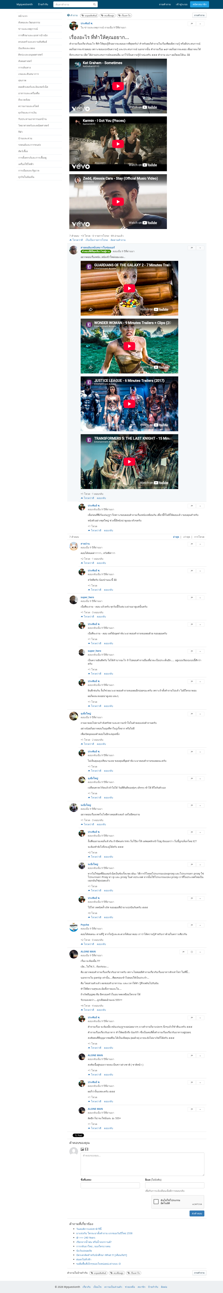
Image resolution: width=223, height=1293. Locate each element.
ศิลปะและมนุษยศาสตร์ (30, 54)
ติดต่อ (164, 1286)
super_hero (87, 597)
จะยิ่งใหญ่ (86, 805)
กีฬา (20, 131)
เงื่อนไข (97, 1286)
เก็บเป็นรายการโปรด (97, 240)
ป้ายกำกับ (153, 1286)
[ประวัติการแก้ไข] (192, 952)
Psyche (85, 924)
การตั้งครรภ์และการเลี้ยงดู (32, 157)
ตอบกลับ (101, 498)
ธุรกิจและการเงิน (27, 112)
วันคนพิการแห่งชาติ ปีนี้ (89, 1229)
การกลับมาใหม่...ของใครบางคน (93, 1246)
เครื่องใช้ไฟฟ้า (26, 164)
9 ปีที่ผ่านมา (119, 27)
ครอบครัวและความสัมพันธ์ (32, 41)
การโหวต (199, 536)
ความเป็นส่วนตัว (113, 1286)
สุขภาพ (22, 80)
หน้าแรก (22, 16)
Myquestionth (25, 4)
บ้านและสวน (25, 138)
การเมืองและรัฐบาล (28, 170)
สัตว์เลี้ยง (23, 151)
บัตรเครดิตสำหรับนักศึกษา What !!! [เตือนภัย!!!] (101, 1255)
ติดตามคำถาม (118, 240)
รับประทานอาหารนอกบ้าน (32, 119)
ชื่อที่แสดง (86, 1179)
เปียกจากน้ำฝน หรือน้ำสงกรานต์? (94, 1242)
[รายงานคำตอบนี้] (192, 248)
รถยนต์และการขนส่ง (29, 144)
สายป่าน (85, 543)
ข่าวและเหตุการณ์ (28, 28)
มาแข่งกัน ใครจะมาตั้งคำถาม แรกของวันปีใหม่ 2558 (104, 1233)
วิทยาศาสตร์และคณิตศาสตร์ (33, 125)
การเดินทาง (24, 67)
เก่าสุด (186, 536)
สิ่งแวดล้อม (24, 99)
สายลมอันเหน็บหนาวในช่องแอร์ (98, 247)
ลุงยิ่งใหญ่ (86, 713)
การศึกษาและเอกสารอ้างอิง (33, 35)
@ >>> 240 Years (85, 1237)
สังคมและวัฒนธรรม (29, 22)
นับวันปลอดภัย (84, 1250)
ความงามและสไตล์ (28, 106)
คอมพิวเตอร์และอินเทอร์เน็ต (33, 86)
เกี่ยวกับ (87, 1286)
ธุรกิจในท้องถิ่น (26, 177)
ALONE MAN (88, 951)
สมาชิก (141, 1286)
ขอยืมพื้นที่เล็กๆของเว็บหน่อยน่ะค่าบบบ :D (98, 1263)
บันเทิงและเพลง (26, 48)
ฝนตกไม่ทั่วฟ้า (83, 1259)
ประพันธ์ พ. (87, 23)
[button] (199, 15)
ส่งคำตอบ (197, 1213)
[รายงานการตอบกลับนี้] (192, 506)
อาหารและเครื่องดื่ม (29, 93)
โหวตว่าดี (77, 240)
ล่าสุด (176, 536)
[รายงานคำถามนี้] (192, 24)
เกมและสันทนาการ (28, 74)
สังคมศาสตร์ (25, 61)
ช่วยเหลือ (130, 1286)
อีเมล (148, 1179)
